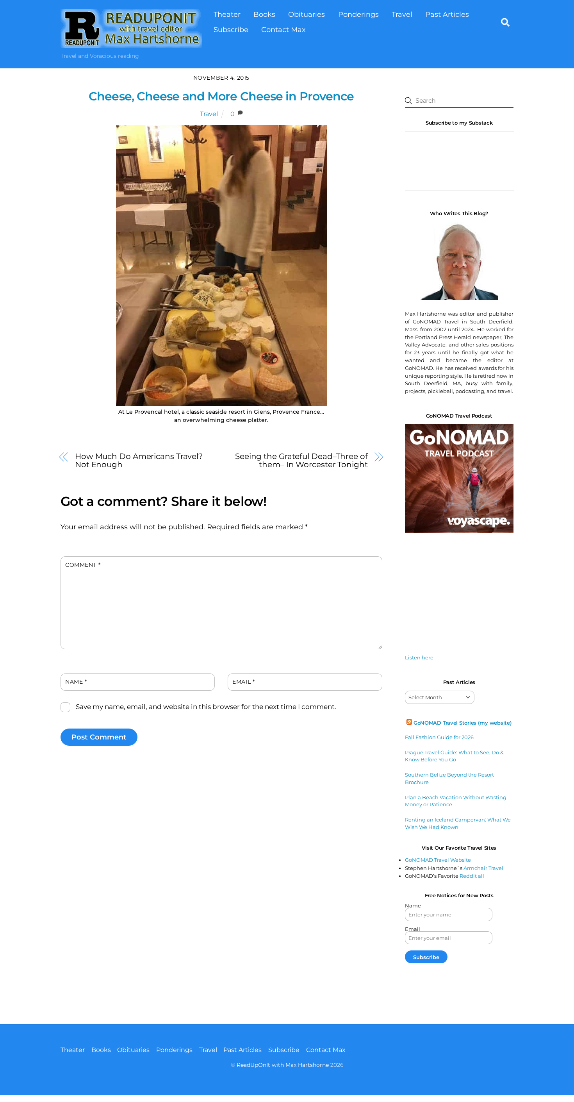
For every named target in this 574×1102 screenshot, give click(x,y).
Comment (82, 564)
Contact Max (283, 29)
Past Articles (447, 14)
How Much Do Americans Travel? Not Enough (139, 460)
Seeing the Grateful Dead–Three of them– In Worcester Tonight (301, 460)
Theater (227, 14)
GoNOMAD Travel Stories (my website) (463, 723)
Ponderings (358, 14)
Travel (402, 14)
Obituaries (306, 14)
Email (243, 681)
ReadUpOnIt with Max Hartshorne (283, 1064)
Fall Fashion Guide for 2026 (439, 737)
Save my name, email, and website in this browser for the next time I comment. (206, 707)
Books (264, 14)
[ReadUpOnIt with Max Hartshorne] (131, 44)
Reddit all (472, 876)
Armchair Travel (483, 868)
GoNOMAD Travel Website (438, 860)
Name (76, 681)
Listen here (419, 657)
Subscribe (231, 29)
